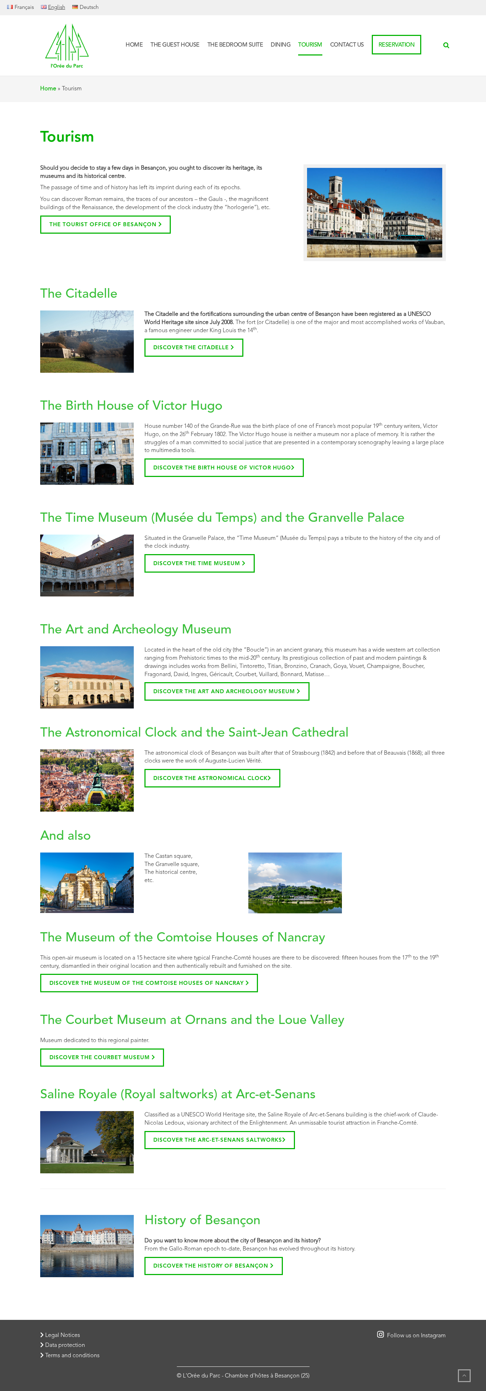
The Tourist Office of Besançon (103, 225)
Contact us (347, 45)
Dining (280, 45)
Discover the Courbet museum (100, 1058)
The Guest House (175, 45)
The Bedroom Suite (235, 45)
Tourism (310, 45)
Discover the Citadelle (192, 348)
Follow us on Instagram (416, 1336)
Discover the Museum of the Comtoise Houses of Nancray (147, 983)
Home (134, 45)
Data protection (64, 1345)
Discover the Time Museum (197, 564)
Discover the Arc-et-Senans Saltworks (217, 1140)
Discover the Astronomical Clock (210, 778)
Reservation (397, 45)
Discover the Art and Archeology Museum (225, 692)
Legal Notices (62, 1335)
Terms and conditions (72, 1356)
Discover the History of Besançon (211, 1266)
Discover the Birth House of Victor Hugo (222, 468)
